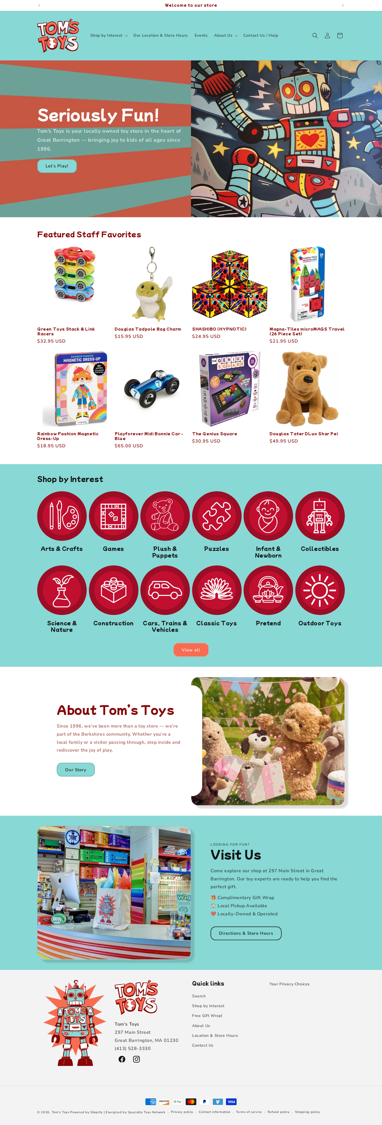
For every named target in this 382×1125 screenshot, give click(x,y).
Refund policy (279, 1112)
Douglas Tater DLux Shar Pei (304, 433)
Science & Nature (62, 626)
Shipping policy (307, 1112)
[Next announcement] (343, 5)
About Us (201, 1025)
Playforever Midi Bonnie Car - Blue (149, 436)
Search (199, 996)
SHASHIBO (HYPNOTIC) (219, 329)
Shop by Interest (208, 1006)
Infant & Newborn (268, 551)
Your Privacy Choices (290, 984)
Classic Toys (216, 623)
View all (191, 650)
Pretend (268, 623)
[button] (108, 35)
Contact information (214, 1112)
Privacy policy (182, 1112)
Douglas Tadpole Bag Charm (148, 329)
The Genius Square (214, 433)
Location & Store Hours (215, 1035)
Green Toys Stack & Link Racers (66, 331)
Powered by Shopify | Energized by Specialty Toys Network (117, 1112)
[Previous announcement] (39, 5)
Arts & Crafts (62, 548)
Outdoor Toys (319, 623)
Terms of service (249, 1112)
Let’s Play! (57, 166)
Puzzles (216, 548)
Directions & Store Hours (246, 933)
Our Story (75, 770)
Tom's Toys (60, 1112)
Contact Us (203, 1045)
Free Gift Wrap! (207, 1015)
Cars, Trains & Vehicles (165, 626)
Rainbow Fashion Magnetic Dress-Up (67, 436)
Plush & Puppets (165, 551)
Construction (113, 623)
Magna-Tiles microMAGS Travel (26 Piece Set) (307, 331)
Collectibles (320, 548)
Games (113, 548)
